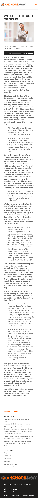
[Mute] (27, 53)
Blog (5, 453)
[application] (19, 53)
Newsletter (7, 458)
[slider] (30, 53)
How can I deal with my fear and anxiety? (17, 424)
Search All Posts (11, 412)
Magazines (7, 456)
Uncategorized (9, 467)
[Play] (6, 53)
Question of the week (11, 464)
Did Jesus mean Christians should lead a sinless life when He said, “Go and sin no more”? (17, 443)
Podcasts (7, 461)
